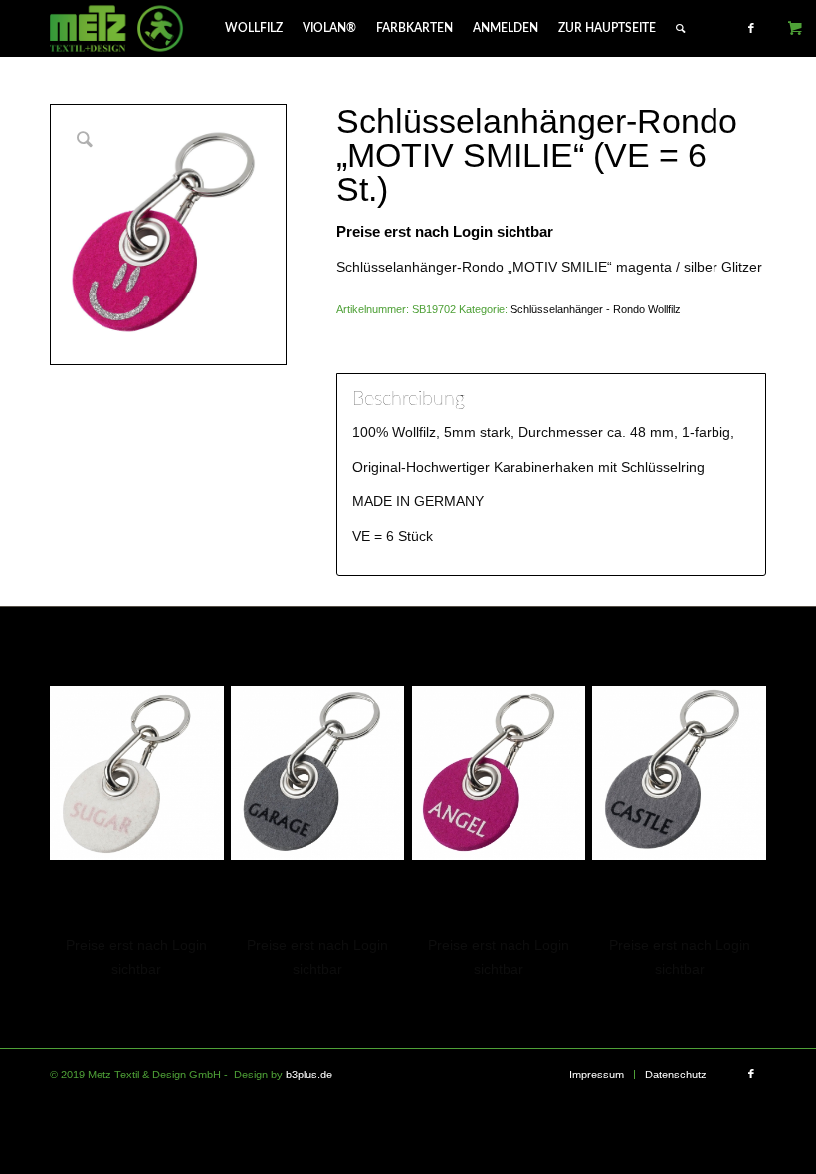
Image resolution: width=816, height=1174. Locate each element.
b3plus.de (309, 1074)
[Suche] (680, 28)
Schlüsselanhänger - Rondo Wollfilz (595, 309)
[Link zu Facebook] (751, 28)
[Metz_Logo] (117, 28)
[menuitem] (254, 28)
